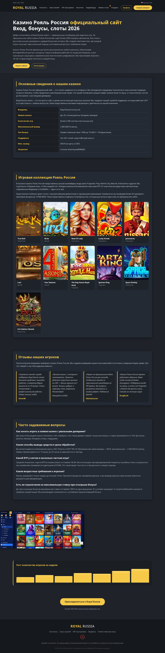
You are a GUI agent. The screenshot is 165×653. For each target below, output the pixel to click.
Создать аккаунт (143, 8)
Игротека (80, 8)
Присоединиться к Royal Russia (82, 601)
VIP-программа (68, 8)
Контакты (43, 8)
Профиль (126, 8)
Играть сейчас (21, 66)
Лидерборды (91, 8)
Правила (92, 631)
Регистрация (39, 66)
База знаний (54, 8)
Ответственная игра (107, 631)
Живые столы (103, 8)
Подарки (114, 8)
